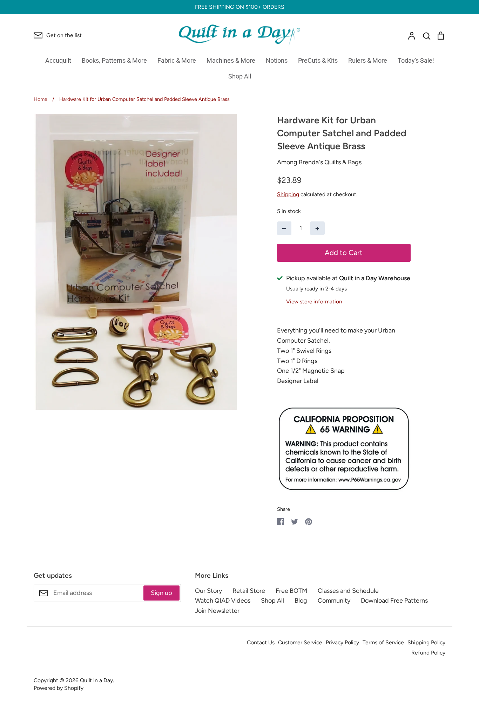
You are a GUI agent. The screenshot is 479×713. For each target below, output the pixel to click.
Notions (277, 60)
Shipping (288, 194)
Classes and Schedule (348, 591)
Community (334, 600)
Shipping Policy (426, 642)
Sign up (161, 593)
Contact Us (261, 642)
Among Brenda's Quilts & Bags (319, 162)
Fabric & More (176, 60)
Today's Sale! (416, 60)
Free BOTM (291, 591)
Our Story (208, 591)
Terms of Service (383, 642)
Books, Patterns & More (114, 60)
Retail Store (248, 591)
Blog (301, 600)
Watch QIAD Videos (222, 600)
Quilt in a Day (96, 680)
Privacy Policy (342, 642)
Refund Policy (428, 652)
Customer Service (300, 642)
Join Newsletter (217, 611)
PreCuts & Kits (318, 60)
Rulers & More (367, 60)
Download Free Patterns (394, 600)
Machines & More (231, 60)
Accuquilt (58, 60)
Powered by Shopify (58, 688)
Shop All (239, 76)
